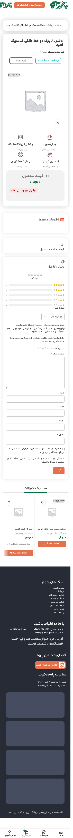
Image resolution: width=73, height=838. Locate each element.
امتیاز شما (58, 348)
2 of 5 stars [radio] (45, 348)
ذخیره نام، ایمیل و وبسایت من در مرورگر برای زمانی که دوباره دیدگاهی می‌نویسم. (37, 450)
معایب (61, 407)
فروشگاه (50, 25)
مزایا (62, 393)
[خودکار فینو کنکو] (18, 512)
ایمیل (61, 435)
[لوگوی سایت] (59, 5)
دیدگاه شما (58, 354)
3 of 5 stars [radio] (43, 348)
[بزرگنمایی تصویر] (58, 123)
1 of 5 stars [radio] (48, 348)
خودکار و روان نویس (56, 533)
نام (62, 421)
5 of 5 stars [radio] (38, 348)
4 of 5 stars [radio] (40, 348)
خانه (59, 25)
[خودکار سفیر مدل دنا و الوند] (52, 512)
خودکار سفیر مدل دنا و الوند (52, 529)
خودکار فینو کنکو (24, 529)
